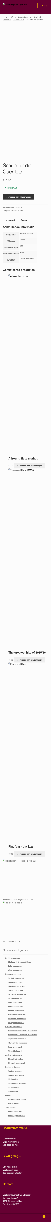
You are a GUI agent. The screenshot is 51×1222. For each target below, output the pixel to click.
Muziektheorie (13, 1087)
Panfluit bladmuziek (16, 978)
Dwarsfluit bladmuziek (17, 994)
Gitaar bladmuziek (15, 1059)
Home (7, 17)
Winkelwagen (39, 1216)
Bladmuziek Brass (15, 982)
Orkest (8, 1095)
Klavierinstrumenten (13, 1026)
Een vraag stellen (10, 1166)
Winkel (13, 17)
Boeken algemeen (15, 1071)
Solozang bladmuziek (16, 1115)
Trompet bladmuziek (16, 1022)
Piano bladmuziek (15, 1051)
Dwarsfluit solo (18, 20)
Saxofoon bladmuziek (17, 1014)
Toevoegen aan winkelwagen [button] (29, 465)
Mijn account (8, 1218)
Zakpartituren (13, 1103)
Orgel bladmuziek (15, 1047)
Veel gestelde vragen (12, 1144)
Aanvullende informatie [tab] (18, 220)
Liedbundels (13, 1079)
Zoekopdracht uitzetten (12, 1172)
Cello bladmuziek (15, 966)
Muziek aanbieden (10, 1169)
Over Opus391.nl (10, 1138)
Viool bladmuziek (15, 970)
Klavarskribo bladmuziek (18, 1043)
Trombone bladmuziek (17, 1018)
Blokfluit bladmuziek (16, 986)
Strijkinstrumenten (12, 958)
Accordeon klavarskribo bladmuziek (22, 1031)
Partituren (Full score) (17, 1099)
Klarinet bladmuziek (16, 1010)
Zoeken (25, 1218)
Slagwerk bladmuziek (16, 1063)
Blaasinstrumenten (25, 17)
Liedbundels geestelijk (17, 1083)
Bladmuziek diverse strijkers (19, 962)
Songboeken (13, 1091)
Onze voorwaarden (11, 1141)
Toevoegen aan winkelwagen (18, 196)
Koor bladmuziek (15, 1111)
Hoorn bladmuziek (15, 1006)
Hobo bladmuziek (15, 1002)
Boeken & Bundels (12, 1067)
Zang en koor (10, 1107)
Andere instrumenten (13, 1055)
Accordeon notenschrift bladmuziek (22, 1034)
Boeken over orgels (16, 1075)
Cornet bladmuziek (15, 990)
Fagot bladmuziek (15, 998)
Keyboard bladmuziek (17, 1039)
